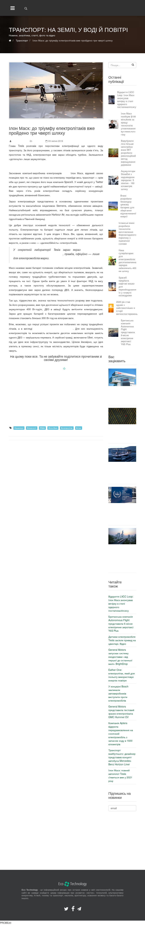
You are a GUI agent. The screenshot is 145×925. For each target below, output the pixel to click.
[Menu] (12, 8)
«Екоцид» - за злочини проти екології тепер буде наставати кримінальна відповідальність (122, 514)
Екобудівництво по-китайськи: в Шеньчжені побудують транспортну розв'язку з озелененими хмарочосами (122, 558)
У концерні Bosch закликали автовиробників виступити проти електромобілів (122, 395)
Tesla (66, 173)
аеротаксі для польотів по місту (53, 328)
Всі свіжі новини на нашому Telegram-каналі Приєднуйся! (55, 166)
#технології (31, 428)
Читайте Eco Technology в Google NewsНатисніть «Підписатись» (56, 368)
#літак (78, 428)
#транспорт (19, 428)
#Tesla (42, 428)
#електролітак (66, 428)
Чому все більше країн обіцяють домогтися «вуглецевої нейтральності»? (122, 433)
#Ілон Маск (52, 428)
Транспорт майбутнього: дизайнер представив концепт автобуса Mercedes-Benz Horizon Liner (122, 473)
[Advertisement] (56, 398)
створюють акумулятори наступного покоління (56, 252)
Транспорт (38, 140)
